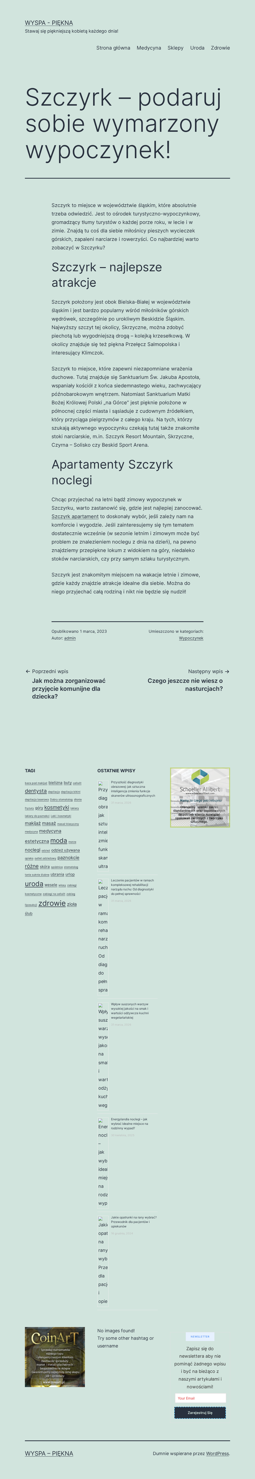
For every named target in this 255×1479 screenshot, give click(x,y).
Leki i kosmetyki (61, 816)
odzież (46, 850)
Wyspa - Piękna (49, 22)
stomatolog (71, 867)
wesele (51, 884)
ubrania (57, 874)
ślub (28, 913)
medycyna (31, 831)
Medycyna (149, 48)
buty (68, 782)
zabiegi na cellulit (54, 894)
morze (72, 842)
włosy (62, 885)
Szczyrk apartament (75, 516)
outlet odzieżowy (45, 858)
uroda (34, 884)
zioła (72, 904)
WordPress (217, 1453)
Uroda (197, 48)
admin (70, 637)
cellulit (77, 783)
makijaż (33, 823)
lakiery (74, 808)
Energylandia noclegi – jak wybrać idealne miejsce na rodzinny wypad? (129, 1123)
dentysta (36, 791)
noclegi (32, 849)
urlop (70, 874)
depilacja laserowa (37, 799)
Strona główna (113, 48)
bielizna (56, 782)
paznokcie (68, 857)
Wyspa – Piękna (49, 1453)
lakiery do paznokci (37, 816)
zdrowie (52, 903)
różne (32, 866)
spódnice (57, 867)
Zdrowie (220, 48)
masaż (49, 823)
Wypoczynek (191, 637)
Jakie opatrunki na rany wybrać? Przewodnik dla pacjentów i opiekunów (134, 1221)
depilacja (54, 791)
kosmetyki (56, 807)
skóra (45, 866)
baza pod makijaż (36, 783)
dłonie (78, 799)
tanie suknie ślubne (37, 874)
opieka (29, 858)
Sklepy (176, 48)
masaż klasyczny (68, 824)
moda (58, 840)
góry (39, 807)
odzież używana (65, 850)
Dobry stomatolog (61, 799)
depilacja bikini (70, 791)
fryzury (29, 808)
